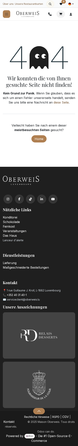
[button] (50, 4)
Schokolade (11, 222)
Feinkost (9, 226)
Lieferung (9, 263)
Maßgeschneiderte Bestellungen (26, 267)
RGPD (55, 416)
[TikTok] (30, 199)
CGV (65, 417)
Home (39, 139)
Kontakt (8, 422)
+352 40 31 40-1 (17, 295)
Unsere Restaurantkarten (29, 3)
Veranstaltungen (14, 231)
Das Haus (10, 235)
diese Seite (61, 102)
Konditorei (10, 217)
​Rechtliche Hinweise (36, 416)
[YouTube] (53, 199)
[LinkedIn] (41, 199)
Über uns (8, 3)
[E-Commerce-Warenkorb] (60, 14)
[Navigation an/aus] (6, 14)
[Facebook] (19, 199)
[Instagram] (7, 199)
